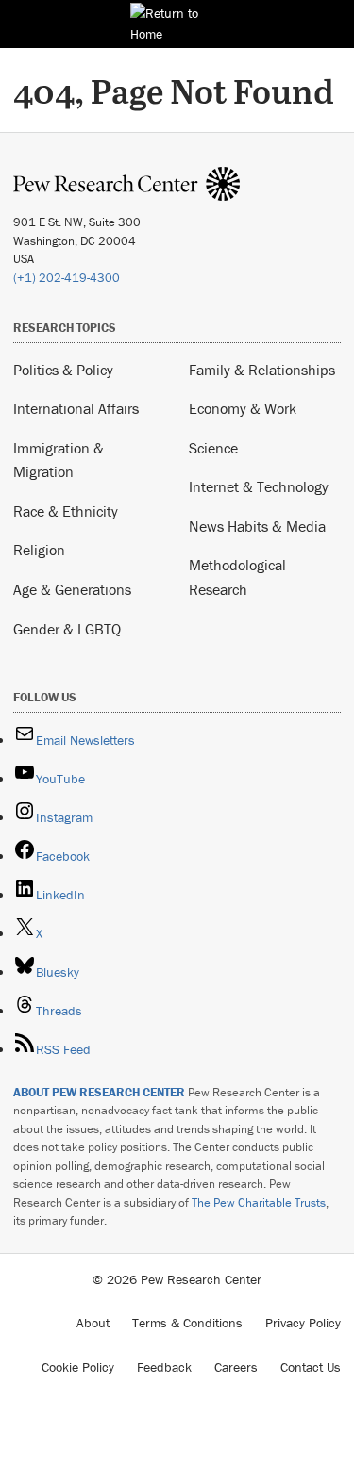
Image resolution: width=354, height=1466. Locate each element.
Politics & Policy (63, 369)
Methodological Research (237, 577)
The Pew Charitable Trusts (259, 1202)
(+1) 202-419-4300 (66, 278)
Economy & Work (242, 408)
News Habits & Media (257, 526)
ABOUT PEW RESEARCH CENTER (99, 1092)
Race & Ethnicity (65, 511)
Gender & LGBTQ (67, 628)
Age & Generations (72, 589)
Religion (39, 549)
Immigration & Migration (58, 460)
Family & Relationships (262, 369)
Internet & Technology (259, 486)
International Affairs (76, 408)
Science (213, 447)
